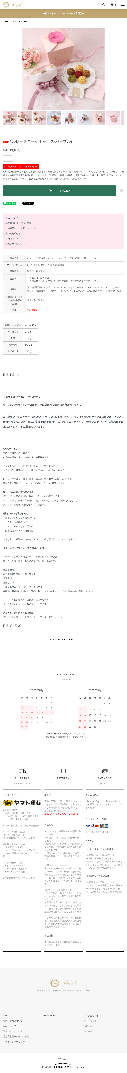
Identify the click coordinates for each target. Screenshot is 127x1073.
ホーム (6, 21)
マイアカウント (91, 1015)
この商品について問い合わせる (20, 228)
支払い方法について (13, 1031)
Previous (27, 69)
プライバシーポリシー (14, 1041)
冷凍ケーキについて (15, 243)
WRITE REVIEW (62, 639)
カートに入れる (62, 190)
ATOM (53, 1015)
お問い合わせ (90, 1025)
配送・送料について (13, 1020)
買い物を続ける (13, 233)
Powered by (47, 1066)
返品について (11, 218)
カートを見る (90, 1020)
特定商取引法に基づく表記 (18, 223)
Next (100, 69)
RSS (45, 1015)
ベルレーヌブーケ (20, 21)
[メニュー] (122, 4)
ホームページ (90, 1031)
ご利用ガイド (11, 238)
